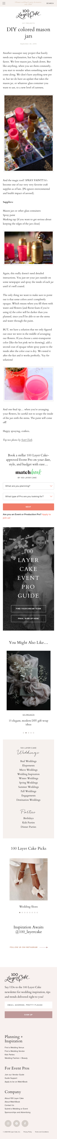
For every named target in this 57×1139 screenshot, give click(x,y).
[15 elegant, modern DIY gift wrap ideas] (28, 680)
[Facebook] (25, 1123)
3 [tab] (28, 732)
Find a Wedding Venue (14, 1047)
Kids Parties (28, 822)
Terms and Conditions (42, 1132)
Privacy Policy (28, 1132)
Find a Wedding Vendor (15, 1051)
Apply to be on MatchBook (16, 1081)
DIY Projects (28, 23)
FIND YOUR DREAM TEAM (28, 608)
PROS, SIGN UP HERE (28, 618)
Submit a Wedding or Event (16, 1108)
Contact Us (9, 1105)
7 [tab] (34, 912)
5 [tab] (33, 732)
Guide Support (11, 1078)
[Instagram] (8, 1123)
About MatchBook (12, 1101)
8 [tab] (37, 912)
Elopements (28, 765)
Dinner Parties (28, 827)
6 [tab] (32, 912)
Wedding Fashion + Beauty (16, 1058)
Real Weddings (28, 761)
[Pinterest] (16, 1123)
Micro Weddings (28, 770)
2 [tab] (26, 732)
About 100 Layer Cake (14, 1098)
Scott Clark (26, 440)
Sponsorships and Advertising (17, 1112)
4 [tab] (31, 732)
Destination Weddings (28, 800)
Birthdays (28, 818)
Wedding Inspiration (28, 774)
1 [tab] (23, 732)
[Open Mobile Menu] (3, 3)
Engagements (28, 795)
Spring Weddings (28, 782)
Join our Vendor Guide (14, 1074)
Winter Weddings (28, 778)
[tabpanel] (28, 690)
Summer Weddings (28, 787)
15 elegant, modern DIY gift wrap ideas (28, 722)
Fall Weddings (28, 791)
